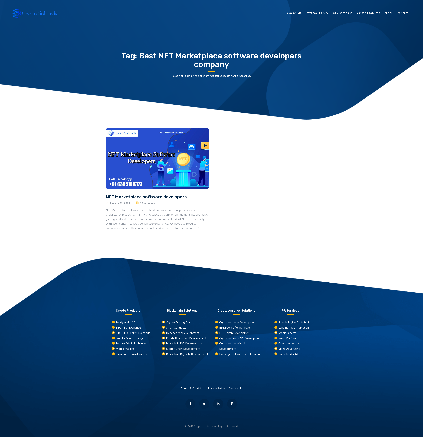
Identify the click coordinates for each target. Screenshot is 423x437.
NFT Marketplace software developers (146, 197)
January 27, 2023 (120, 203)
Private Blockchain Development (186, 338)
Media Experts (287, 333)
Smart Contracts (176, 327)
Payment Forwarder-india (131, 354)
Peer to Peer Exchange (130, 338)
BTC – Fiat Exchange (128, 327)
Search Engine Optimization (295, 322)
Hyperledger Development (182, 333)
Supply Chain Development (183, 349)
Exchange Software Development (240, 354)
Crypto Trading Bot (178, 322)
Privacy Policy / (218, 388)
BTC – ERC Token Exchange (133, 333)
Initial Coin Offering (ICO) (234, 327)
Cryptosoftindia (203, 426)
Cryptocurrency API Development (240, 338)
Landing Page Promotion (293, 327)
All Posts (186, 76)
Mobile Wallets (125, 349)
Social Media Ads (288, 354)
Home (175, 76)
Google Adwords (289, 343)
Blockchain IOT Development (184, 343)
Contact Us (235, 388)
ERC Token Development (234, 333)
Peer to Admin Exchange (131, 343)
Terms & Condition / (194, 388)
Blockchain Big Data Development (187, 354)
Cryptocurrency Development (237, 322)
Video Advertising (289, 349)
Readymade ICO (125, 322)
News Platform (287, 338)
